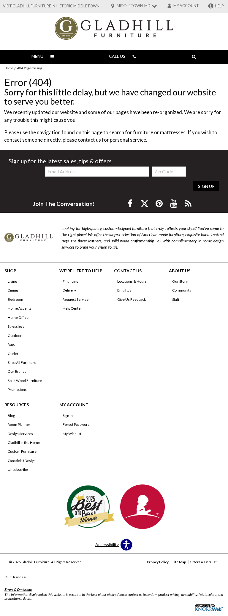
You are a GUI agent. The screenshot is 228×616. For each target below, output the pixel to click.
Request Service (75, 299)
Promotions (17, 389)
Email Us (124, 290)
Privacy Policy (158, 562)
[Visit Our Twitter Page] (145, 203)
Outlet (13, 353)
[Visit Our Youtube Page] (174, 203)
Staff (175, 299)
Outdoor (15, 335)
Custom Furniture (22, 451)
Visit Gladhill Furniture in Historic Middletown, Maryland (62, 6)
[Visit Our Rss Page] (188, 203)
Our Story (180, 281)
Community (181, 290)
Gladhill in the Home (24, 442)
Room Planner (19, 424)
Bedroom (15, 299)
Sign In (68, 415)
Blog (11, 415)
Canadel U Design (22, 460)
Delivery (69, 290)
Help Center (72, 308)
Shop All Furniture (22, 362)
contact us (89, 140)
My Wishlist (72, 433)
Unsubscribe (18, 469)
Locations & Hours (132, 281)
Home (8, 68)
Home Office (18, 317)
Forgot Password (76, 424)
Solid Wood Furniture (25, 380)
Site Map (179, 562)
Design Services (20, 433)
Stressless (16, 326)
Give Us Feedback (131, 299)
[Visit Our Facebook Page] (130, 203)
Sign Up (206, 186)
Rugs (11, 344)
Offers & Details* (203, 562)
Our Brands (17, 371)
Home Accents (19, 308)
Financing (70, 281)
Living (12, 281)
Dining (13, 290)
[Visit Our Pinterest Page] (159, 203)
